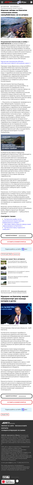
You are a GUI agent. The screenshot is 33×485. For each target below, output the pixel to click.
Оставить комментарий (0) (16, 242)
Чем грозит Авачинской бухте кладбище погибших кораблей (18, 277)
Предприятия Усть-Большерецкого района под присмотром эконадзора (18, 272)
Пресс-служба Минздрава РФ (9, 325)
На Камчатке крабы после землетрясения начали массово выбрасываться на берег (13, 220)
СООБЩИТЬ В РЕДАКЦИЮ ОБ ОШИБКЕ (13, 430)
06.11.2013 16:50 (5, 6)
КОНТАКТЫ (4, 428)
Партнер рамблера (15, 477)
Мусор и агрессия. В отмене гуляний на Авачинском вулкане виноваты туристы (18, 267)
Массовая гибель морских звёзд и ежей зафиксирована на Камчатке (16, 225)
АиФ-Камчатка (5, 39)
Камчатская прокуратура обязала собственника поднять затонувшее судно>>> (16, 62)
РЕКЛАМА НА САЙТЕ (7, 426)
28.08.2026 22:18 (5, 291)
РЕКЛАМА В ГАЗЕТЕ (21, 426)
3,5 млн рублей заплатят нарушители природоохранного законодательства (17, 262)
